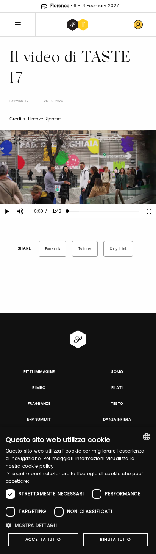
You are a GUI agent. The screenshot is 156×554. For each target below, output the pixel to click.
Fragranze (39, 404)
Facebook (52, 249)
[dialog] (78, 490)
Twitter (85, 249)
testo (117, 404)
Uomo (117, 372)
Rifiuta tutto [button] (115, 539)
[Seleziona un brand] (78, 25)
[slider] (103, 211)
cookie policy (38, 466)
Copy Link (118, 249)
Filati (117, 388)
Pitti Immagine (39, 372)
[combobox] (146, 436)
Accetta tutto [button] (43, 539)
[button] (78, 525)
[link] (138, 24)
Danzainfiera (117, 420)
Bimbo (39, 388)
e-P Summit (39, 420)
